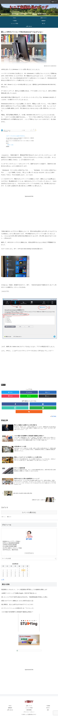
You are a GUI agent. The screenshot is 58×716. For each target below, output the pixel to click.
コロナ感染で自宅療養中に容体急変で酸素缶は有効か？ (17, 612)
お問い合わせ (10, 709)
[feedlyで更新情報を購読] (43, 407)
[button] (55, 558)
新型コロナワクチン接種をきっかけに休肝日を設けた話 (17, 600)
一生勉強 (48, 705)
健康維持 (10, 707)
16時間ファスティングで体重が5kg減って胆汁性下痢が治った (19, 593)
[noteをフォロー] (15, 407)
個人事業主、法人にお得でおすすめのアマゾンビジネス (17, 604)
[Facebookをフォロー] (15, 404)
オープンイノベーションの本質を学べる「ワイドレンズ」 (18, 608)
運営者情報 (29, 709)
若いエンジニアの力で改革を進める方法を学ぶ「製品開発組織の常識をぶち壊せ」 (25, 597)
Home (10, 705)
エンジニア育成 (29, 707)
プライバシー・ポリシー (29, 712)
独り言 (3, 384)
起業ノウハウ (29, 705)
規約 (48, 709)
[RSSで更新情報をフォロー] (29, 411)
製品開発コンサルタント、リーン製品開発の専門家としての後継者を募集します (24, 589)
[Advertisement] (29, 212)
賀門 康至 (29, 539)
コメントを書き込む (29, 512)
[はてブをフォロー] (43, 404)
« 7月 (2, 579)
